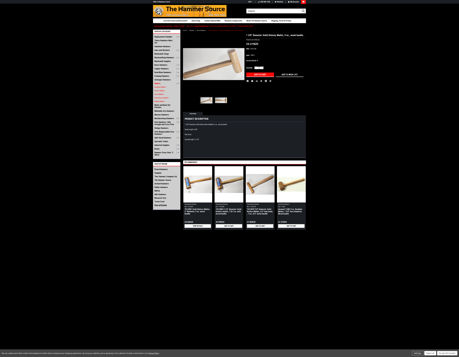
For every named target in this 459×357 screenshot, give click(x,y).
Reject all (430, 353)
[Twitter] (261, 81)
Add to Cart (229, 226)
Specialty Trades (161, 141)
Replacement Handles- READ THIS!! (169, 26)
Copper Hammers (161, 69)
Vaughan (157, 173)
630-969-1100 (265, 2)
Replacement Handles (163, 37)
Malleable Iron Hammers (164, 111)
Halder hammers (161, 187)
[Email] (252, 81)
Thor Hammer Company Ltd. (165, 176)
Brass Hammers (160, 65)
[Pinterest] (270, 81)
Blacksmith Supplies (162, 61)
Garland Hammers (161, 184)
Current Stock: (252, 61)
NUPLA (157, 191)
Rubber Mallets (159, 101)
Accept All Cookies (447, 353)
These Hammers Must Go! (163, 41)
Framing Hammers (161, 76)
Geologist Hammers (162, 80)
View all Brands (160, 205)
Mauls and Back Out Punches (162, 106)
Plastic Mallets (159, 91)
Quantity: (249, 68)
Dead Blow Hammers (162, 72)
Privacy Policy (153, 353)
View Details (198, 226)
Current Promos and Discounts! (175, 21)
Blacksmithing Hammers (164, 57)
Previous (185, 64)
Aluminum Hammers (162, 46)
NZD (249, 2)
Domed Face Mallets (161, 98)
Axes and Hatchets (162, 50)
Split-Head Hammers (162, 138)
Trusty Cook (159, 201)
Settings (417, 353)
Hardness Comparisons (233, 21)
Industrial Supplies (161, 145)
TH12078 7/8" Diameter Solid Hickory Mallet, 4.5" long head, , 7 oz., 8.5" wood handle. (260, 211)
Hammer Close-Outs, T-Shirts (164, 153)
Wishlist (280, 2)
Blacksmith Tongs (161, 54)
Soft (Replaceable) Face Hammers (164, 133)
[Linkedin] (266, 81)
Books (157, 149)
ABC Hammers (160, 194)
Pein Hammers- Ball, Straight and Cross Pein (164, 123)
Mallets (157, 83)
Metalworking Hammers (164, 118)
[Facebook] (248, 81)
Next (242, 64)
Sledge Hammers (161, 128)
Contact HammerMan (212, 21)
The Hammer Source (162, 180)
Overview (193, 114)
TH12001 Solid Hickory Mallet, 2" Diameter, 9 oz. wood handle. (197, 211)
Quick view (198, 201)
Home (185, 30)
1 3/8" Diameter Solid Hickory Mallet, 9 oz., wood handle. (226, 30)
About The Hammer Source (256, 21)
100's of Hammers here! (161, 2)
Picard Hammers (161, 169)
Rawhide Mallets (160, 87)
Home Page (196, 21)
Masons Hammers (161, 115)
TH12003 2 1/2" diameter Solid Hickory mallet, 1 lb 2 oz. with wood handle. (228, 211)
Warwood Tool (160, 198)
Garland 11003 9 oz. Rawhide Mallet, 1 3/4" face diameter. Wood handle (290, 211)
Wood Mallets (159, 94)
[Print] (257, 81)
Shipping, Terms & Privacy (281, 21)
